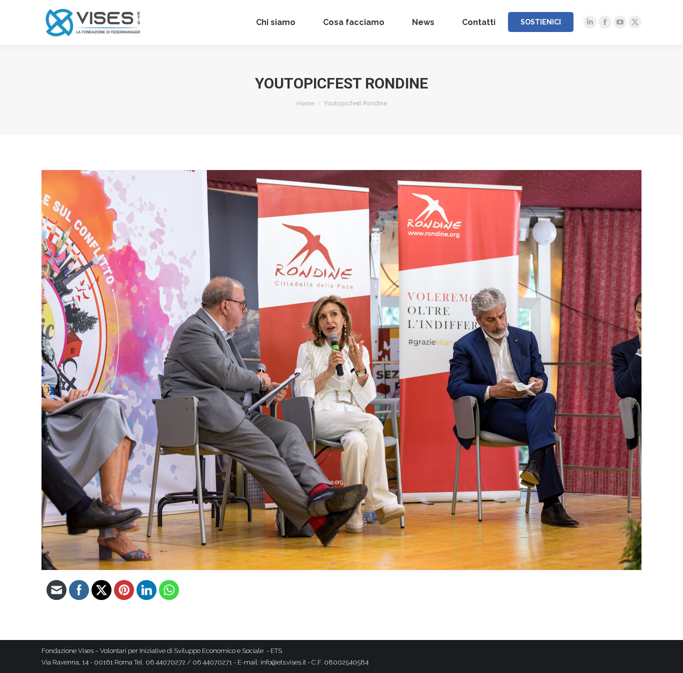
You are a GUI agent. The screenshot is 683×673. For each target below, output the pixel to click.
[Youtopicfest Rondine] (342, 370)
